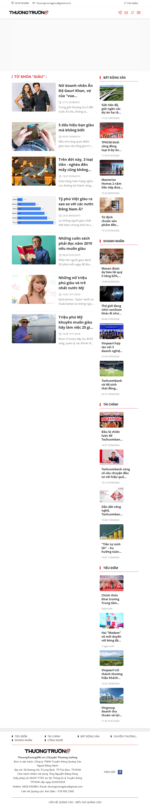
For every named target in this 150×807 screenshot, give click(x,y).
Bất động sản (114, 77)
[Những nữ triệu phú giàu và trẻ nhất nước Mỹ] (34, 289)
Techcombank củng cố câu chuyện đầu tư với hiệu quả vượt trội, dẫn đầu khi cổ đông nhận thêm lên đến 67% (116, 473)
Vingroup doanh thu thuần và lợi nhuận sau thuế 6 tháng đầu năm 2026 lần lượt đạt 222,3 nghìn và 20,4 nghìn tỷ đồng (112, 712)
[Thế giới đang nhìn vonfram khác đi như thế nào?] (111, 294)
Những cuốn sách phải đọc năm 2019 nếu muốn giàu (75, 243)
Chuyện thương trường (125, 736)
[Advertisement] (75, 44)
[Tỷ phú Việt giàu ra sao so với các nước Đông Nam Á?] (34, 210)
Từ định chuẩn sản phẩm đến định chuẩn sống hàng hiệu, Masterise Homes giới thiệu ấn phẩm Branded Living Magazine (110, 221)
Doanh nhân (113, 241)
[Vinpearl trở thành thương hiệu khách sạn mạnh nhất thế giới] (111, 658)
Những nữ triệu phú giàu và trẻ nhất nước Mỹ (73, 282)
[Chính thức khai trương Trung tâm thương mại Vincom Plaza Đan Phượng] (111, 583)
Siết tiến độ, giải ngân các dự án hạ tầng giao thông (112, 109)
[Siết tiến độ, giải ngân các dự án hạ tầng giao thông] (111, 93)
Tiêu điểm (110, 568)
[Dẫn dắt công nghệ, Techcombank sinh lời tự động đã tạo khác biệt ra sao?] (111, 495)
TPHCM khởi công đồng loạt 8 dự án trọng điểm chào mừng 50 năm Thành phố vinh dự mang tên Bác (112, 146)
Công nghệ (55, 740)
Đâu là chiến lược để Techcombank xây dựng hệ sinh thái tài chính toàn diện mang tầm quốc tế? (112, 436)
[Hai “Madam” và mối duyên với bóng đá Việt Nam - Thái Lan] (111, 621)
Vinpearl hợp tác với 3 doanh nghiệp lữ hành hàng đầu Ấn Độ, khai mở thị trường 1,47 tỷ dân (112, 347)
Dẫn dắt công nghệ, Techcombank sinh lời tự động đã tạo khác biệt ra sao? (112, 511)
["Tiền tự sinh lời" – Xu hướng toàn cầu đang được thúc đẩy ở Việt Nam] (111, 532)
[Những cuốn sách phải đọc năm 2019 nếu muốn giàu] (34, 249)
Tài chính (110, 404)
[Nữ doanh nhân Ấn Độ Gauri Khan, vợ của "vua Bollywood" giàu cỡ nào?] (34, 97)
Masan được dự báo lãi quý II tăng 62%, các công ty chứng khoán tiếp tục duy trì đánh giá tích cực (112, 272)
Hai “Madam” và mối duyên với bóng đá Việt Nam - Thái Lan (111, 637)
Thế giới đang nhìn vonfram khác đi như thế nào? (112, 310)
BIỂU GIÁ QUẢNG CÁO (88, 802)
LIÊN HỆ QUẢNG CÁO (61, 802)
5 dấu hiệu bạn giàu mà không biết (76, 127)
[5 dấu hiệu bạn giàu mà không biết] (34, 136)
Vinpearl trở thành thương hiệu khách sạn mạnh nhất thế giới (112, 674)
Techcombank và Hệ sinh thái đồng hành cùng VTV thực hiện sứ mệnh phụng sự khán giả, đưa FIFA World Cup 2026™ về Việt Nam (112, 385)
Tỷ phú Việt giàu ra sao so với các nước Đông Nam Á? (76, 204)
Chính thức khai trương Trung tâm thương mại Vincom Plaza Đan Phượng (111, 599)
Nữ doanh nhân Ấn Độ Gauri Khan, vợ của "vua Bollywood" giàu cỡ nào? (76, 91)
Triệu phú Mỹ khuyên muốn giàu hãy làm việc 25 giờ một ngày (76, 323)
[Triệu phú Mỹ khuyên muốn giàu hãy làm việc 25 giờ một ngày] (34, 328)
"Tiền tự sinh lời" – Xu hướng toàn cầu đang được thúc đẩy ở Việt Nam (112, 548)
